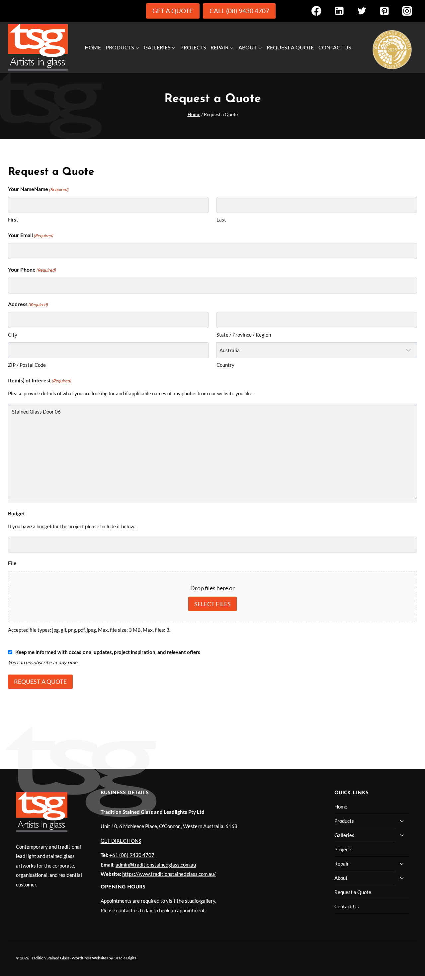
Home (93, 47)
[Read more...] (392, 48)
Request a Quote (290, 47)
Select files (212, 604)
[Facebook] (316, 11)
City (12, 335)
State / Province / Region (243, 335)
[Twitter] (362, 11)
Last (221, 220)
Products (344, 821)
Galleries (344, 835)
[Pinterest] (384, 11)
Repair (341, 864)
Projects (193, 47)
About (341, 878)
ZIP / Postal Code (27, 365)
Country (225, 365)
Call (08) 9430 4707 (239, 11)
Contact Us (334, 47)
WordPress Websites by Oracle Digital (104, 957)
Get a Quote (172, 11)
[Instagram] (407, 11)
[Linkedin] (339, 11)
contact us (127, 910)
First (13, 220)
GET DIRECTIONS (121, 841)
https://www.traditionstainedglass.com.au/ (169, 874)
